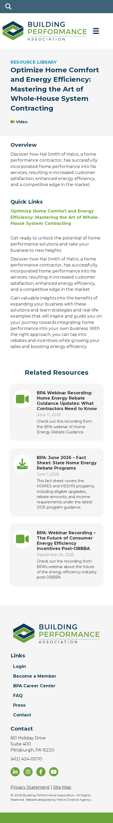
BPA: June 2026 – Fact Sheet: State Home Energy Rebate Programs (67, 463)
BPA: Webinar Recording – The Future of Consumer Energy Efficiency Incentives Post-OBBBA (66, 540)
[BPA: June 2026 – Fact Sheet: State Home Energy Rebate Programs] (22, 463)
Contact (22, 714)
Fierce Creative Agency (74, 800)
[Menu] (95, 30)
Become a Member (34, 676)
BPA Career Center (34, 685)
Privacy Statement (30, 787)
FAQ (18, 695)
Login (19, 666)
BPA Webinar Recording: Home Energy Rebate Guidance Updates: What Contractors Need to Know (67, 400)
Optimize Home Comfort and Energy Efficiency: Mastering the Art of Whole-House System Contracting (55, 217)
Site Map (62, 787)
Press (19, 705)
